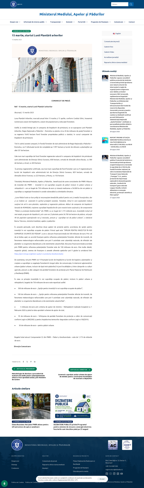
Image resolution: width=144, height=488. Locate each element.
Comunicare (118, 22)
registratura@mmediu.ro (114, 469)
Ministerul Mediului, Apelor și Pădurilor (72, 14)
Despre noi (14, 22)
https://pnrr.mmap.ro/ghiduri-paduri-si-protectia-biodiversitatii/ (38, 254)
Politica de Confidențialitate (34, 482)
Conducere (15, 468)
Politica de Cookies (17, 482)
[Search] (131, 4)
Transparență (55, 22)
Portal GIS (81, 22)
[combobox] (119, 4)
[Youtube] (121, 473)
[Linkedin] (114, 473)
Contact (132, 22)
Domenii (69, 22)
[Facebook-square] (107, 473)
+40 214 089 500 (112, 466)
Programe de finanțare (99, 22)
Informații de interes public (34, 22)
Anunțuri (45, 468)
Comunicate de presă (21, 31)
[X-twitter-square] (118, 473)
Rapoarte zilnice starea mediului (53, 464)
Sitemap (14, 464)
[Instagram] (110, 473)
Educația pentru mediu (80, 471)
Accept (102, 479)
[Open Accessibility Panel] (4, 483)
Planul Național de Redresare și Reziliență (84, 462)
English (118, 33)
